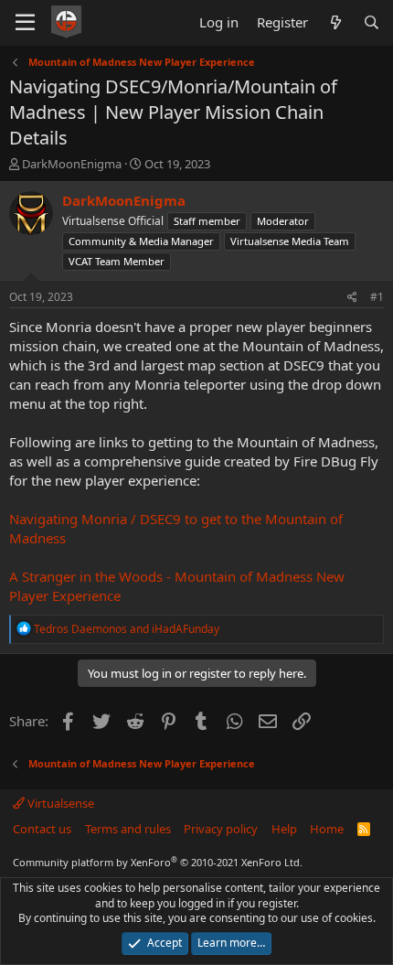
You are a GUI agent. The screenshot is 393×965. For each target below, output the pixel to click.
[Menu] (25, 23)
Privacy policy (221, 828)
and (126, 629)
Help (284, 828)
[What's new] (335, 22)
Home (327, 828)
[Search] (371, 22)
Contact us (42, 828)
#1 (377, 297)
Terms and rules (128, 828)
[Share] (352, 297)
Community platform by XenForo (158, 862)
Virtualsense (59, 803)
